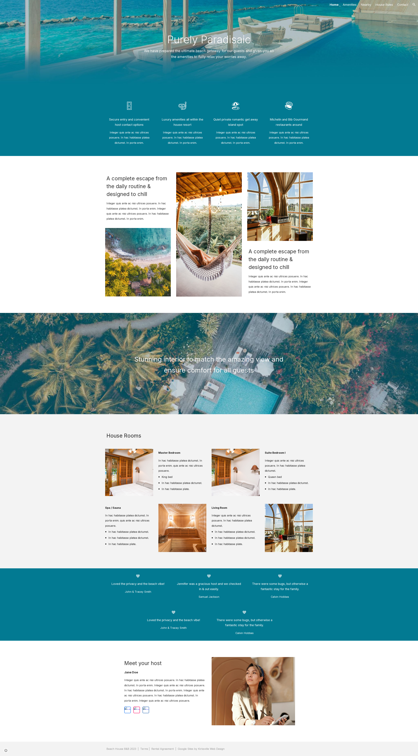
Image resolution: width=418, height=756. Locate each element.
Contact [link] (402, 5)
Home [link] (334, 5)
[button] (414, 4)
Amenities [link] (350, 5)
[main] (209, 46)
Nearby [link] (366, 5)
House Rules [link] (384, 5)
